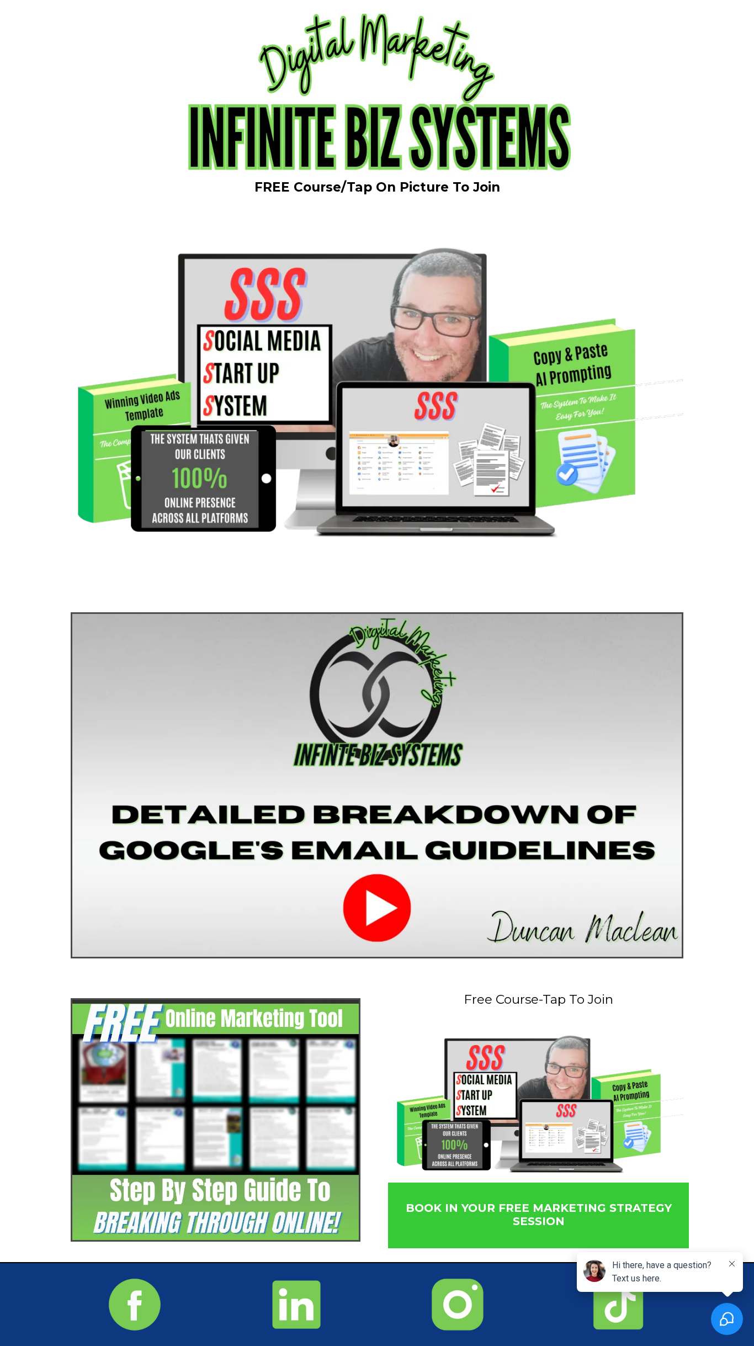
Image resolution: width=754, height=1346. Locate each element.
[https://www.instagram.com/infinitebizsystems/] (458, 1304)
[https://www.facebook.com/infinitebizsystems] (135, 1304)
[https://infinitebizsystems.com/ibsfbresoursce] (215, 1120)
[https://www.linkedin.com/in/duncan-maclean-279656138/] (296, 1304)
